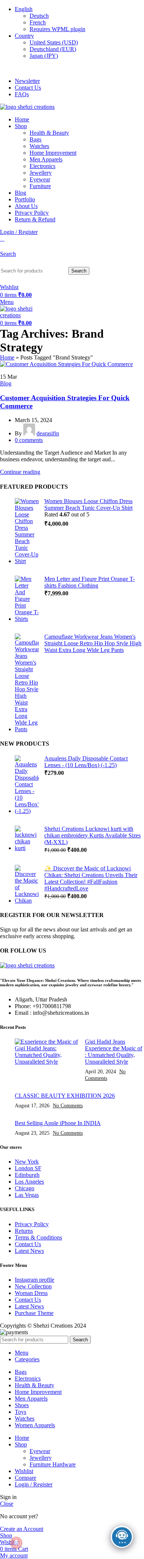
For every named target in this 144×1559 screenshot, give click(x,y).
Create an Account (21, 1529)
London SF (28, 1168)
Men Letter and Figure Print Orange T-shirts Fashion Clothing (89, 582)
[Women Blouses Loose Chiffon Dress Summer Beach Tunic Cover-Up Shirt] (27, 531)
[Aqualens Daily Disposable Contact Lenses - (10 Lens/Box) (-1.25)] (27, 784)
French (38, 22)
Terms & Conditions (38, 1237)
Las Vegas (27, 1195)
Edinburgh (27, 1175)
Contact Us (28, 1244)
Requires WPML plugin (57, 29)
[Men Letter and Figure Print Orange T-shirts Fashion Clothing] (27, 599)
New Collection (33, 1286)
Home (7, 357)
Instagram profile (34, 1280)
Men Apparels (46, 159)
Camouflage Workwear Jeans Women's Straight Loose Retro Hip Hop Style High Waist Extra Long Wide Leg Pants (92, 643)
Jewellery (41, 173)
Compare (25, 1478)
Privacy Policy (32, 1224)
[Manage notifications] (16, 1543)
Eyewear (40, 179)
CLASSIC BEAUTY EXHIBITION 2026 (65, 1096)
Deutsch (39, 16)
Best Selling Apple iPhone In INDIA (58, 1123)
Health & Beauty (49, 133)
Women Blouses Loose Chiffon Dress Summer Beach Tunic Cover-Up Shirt (88, 504)
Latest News (29, 1251)
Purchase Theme (34, 1313)
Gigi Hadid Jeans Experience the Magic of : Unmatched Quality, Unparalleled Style (113, 1051)
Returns (24, 1231)
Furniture (40, 186)
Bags (35, 139)
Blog (5, 383)
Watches (39, 146)
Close (6, 1504)
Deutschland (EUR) (53, 49)
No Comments (68, 1105)
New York (27, 1161)
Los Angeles (29, 1181)
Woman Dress (31, 1293)
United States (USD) (54, 42)
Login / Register (33, 1484)
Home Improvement (53, 153)
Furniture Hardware (53, 1464)
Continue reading (20, 472)
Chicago (24, 1188)
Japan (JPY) (44, 56)
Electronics (42, 166)
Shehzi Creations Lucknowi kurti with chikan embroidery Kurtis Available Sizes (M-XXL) (92, 835)
